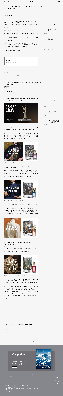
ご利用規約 (5, 385)
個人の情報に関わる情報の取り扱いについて (14, 385)
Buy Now (13, 367)
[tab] (3, 1)
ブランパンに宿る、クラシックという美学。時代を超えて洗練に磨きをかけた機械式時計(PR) (53, 121)
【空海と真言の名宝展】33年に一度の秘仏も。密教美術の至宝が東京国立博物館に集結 (53, 104)
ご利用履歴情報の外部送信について (26, 385)
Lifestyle (7, 86)
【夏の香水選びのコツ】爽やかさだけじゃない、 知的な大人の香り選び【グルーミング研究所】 (53, 112)
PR (4, 86)
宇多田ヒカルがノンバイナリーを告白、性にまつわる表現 (14, 62)
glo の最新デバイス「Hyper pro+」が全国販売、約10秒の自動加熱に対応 (53, 38)
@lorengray (6, 27)
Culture (5, 10)
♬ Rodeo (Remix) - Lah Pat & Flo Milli (11, 30)
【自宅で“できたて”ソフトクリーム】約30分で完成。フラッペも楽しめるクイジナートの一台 (53, 47)
